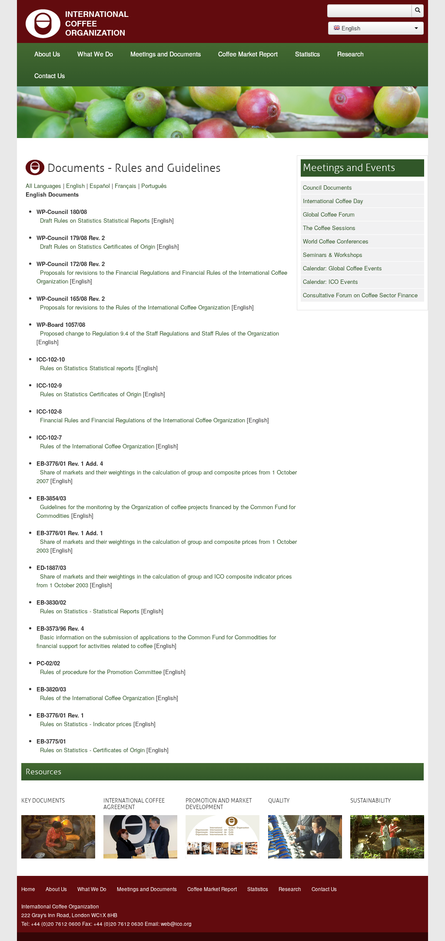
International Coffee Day (333, 201)
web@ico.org (176, 923)
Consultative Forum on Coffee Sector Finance (360, 295)
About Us (47, 53)
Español (100, 185)
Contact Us (49, 75)
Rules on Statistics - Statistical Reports (89, 611)
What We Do (95, 53)
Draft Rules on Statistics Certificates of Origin (97, 246)
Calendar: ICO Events (330, 281)
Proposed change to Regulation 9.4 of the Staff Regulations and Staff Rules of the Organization (159, 333)
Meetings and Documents (165, 53)
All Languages (43, 185)
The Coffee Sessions (329, 228)
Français (125, 185)
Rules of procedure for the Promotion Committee (101, 672)
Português (154, 185)
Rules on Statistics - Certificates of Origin (92, 750)
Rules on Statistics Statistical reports (87, 368)
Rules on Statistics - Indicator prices (86, 724)
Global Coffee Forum (329, 214)
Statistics (307, 53)
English (75, 185)
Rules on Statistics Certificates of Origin (90, 394)
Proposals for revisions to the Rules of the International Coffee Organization (135, 307)
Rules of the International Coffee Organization (97, 446)
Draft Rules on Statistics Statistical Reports (95, 220)
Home (28, 888)
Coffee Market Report (248, 53)
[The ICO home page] (77, 23)
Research (350, 53)
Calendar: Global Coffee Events (342, 268)
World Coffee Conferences (336, 241)
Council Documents (327, 187)
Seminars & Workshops (332, 254)
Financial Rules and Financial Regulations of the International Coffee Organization (142, 420)
